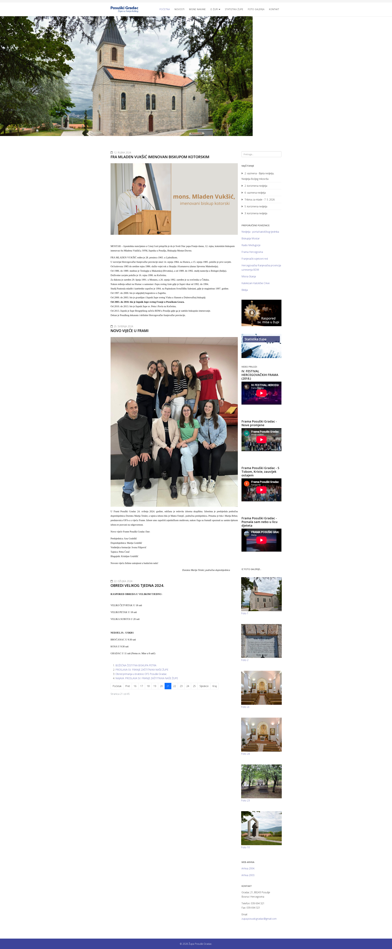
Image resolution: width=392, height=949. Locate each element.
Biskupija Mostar (250, 238)
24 (187, 686)
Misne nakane (197, 9)
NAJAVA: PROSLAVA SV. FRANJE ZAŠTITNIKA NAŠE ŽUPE (146, 678)
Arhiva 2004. (248, 868)
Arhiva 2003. (248, 875)
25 (194, 686)
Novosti (180, 9)
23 (181, 686)
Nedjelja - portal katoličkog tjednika (260, 231)
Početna (165, 9)
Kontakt (274, 9)
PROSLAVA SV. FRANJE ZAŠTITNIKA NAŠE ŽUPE (141, 669)
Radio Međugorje (250, 245)
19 (154, 686)
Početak (117, 686)
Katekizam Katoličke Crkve (255, 283)
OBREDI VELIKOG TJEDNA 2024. (137, 585)
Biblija (244, 290)
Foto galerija (256, 9)
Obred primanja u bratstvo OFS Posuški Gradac (141, 674)
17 (141, 686)
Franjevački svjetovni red (254, 258)
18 (148, 686)
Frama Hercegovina (252, 252)
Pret (127, 686)
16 (135, 686)
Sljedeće (204, 686)
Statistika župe (234, 9)
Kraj (214, 686)
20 (161, 686)
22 (174, 686)
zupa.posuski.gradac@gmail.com (259, 918)
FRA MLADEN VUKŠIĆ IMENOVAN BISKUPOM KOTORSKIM (160, 156)
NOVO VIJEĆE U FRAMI (130, 330)
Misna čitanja (248, 276)
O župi (214, 9)
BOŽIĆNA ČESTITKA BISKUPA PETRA (135, 665)
